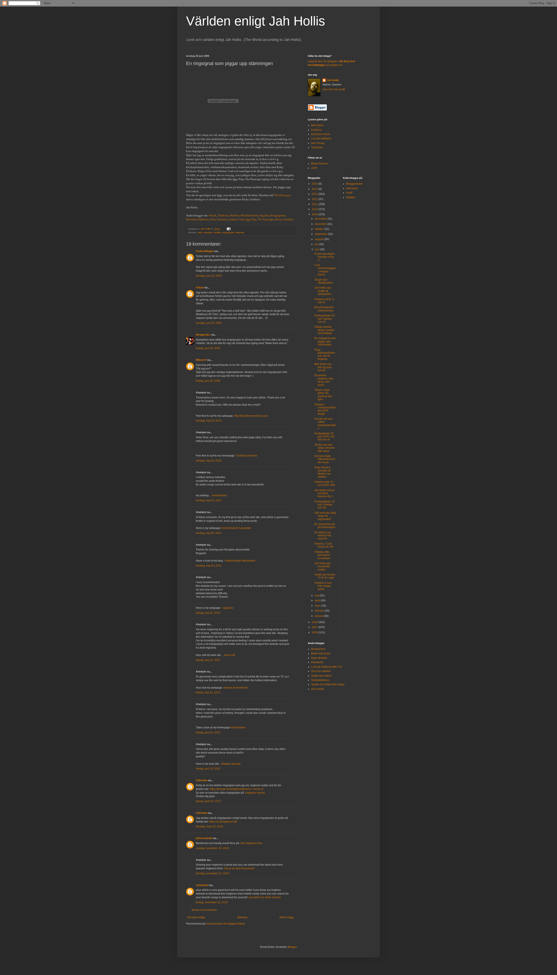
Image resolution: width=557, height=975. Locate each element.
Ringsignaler (277, 215)
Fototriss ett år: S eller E (324, 301)
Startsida (242, 917)
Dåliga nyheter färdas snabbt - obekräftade (324, 330)
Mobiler (234, 215)
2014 (315, 189)
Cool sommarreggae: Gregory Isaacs (325, 270)
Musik (212, 215)
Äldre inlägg (286, 917)
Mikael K (201, 359)
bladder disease (231, 763)
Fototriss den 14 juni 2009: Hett (324, 483)
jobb (200, 232)
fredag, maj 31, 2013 (208, 612)
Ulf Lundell (317, 689)
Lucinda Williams (321, 138)
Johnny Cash (236, 219)
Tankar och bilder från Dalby (327, 684)
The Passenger (282, 195)
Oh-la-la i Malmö (321, 671)
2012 (315, 199)
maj (317, 595)
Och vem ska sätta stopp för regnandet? (325, 516)
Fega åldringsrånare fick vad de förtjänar (324, 354)
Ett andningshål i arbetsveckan (324, 309)
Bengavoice (203, 334)
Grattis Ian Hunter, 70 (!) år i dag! (325, 576)
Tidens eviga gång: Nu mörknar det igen (323, 394)
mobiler (217, 232)
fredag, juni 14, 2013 (208, 768)
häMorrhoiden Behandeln (240, 560)
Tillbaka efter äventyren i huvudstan (322, 555)
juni (317, 249)
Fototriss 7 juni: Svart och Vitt (323, 545)
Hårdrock (203, 219)
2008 (315, 622)
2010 (315, 209)
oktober (319, 229)
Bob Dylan (317, 125)
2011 (315, 204)
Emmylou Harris (320, 134)
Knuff (349, 192)
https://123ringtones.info (223, 821)
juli (317, 244)
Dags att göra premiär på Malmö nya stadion (322, 472)
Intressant (352, 188)
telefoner (240, 232)
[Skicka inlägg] (228, 228)
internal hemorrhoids (235, 687)
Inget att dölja (319, 657)
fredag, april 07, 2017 (208, 801)
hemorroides (219, 495)
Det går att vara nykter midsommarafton (325, 423)
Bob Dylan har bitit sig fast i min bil (323, 367)
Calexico (316, 129)
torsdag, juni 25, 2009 (208, 275)
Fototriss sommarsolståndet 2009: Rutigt (325, 409)
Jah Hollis (333, 80)
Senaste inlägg (196, 917)
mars (318, 605)
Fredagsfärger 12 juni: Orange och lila (324, 504)
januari (319, 615)
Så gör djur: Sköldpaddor (323, 281)
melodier (207, 232)
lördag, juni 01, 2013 (208, 732)
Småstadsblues (320, 680)
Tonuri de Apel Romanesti (239, 868)
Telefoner (223, 215)
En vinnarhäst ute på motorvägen (325, 526)
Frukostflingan (205, 251)
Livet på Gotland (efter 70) (326, 666)
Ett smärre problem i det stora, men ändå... (323, 380)
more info (229, 655)
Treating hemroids (246, 455)
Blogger (292, 946)
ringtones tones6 (255, 792)
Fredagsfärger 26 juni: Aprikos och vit (324, 318)
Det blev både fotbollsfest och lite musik (324, 459)
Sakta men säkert (321, 675)
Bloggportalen (354, 183)
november (321, 224)
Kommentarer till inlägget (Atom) (226, 923)
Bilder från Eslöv (321, 653)
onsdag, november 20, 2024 (212, 848)
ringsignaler (228, 232)
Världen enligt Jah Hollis (255, 21)
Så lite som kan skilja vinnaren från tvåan (324, 448)
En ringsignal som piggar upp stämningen (325, 341)
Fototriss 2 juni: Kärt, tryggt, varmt (323, 586)
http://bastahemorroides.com (251, 415)
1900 (314, 167)
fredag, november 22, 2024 (212, 902)
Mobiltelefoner (249, 215)
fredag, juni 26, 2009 (208, 348)
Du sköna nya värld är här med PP (322, 535)
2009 (315, 214)
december (321, 218)
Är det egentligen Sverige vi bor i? (324, 257)
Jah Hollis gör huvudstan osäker (322, 566)
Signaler (264, 215)
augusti (319, 239)
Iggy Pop (251, 219)
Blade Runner (319, 163)
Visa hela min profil (333, 89)
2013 (315, 194)
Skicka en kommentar (204, 909)
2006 (315, 632)
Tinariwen (317, 147)
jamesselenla (204, 838)
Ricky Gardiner (284, 219)
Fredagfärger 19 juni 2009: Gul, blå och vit (324, 436)
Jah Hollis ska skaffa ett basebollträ (322, 291)
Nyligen (350, 197)
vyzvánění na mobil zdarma (264, 897)
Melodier (191, 219)
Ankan (200, 287)
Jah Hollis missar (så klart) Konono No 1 (324, 493)
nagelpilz (227, 607)
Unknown (201, 780)
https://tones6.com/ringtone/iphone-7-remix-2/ (236, 789)
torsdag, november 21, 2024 (212, 873)
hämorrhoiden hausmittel (236, 528)
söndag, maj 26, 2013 (208, 460)
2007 (315, 627)
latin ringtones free (251, 843)
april (318, 600)
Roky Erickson (219, 219)
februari (320, 610)
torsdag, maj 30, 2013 (208, 500)
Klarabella (317, 662)
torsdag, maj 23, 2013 (208, 420)
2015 (315, 183)
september (321, 234)
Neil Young (317, 143)
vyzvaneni (202, 885)
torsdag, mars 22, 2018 (209, 826)
